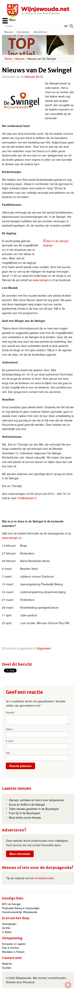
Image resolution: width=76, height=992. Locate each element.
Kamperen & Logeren (14, 944)
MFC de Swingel (11, 904)
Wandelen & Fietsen (13, 952)
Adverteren (40, 32)
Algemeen (44, 648)
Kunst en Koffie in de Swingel (27, 804)
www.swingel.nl (42, 280)
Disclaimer (23, 32)
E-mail (10, 741)
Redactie (7, 963)
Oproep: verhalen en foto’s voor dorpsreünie (36, 800)
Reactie (11, 712)
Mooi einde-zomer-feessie (25, 817)
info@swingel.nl (26, 498)
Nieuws (8, 32)
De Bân (6, 928)
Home (8, 59)
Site (8, 752)
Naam (10, 729)
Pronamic (29, 982)
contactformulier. (44, 878)
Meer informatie (20, 854)
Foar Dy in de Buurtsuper (24, 813)
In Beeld (6, 932)
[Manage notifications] (68, 985)
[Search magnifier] (71, 26)
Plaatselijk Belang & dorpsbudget (20, 908)
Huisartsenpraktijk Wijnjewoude (19, 912)
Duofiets (6, 967)
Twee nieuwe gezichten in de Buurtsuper (34, 809)
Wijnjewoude (38, 11)
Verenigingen (9, 924)
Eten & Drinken (10, 947)
